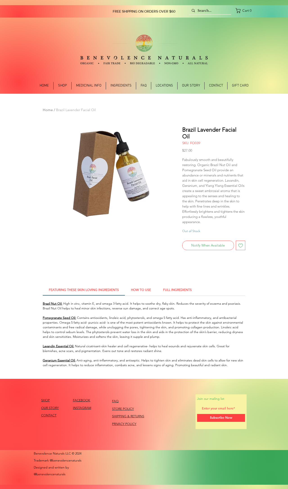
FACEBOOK (81, 400)
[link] (245, 10)
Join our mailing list (210, 399)
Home (48, 110)
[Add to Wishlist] (240, 245)
